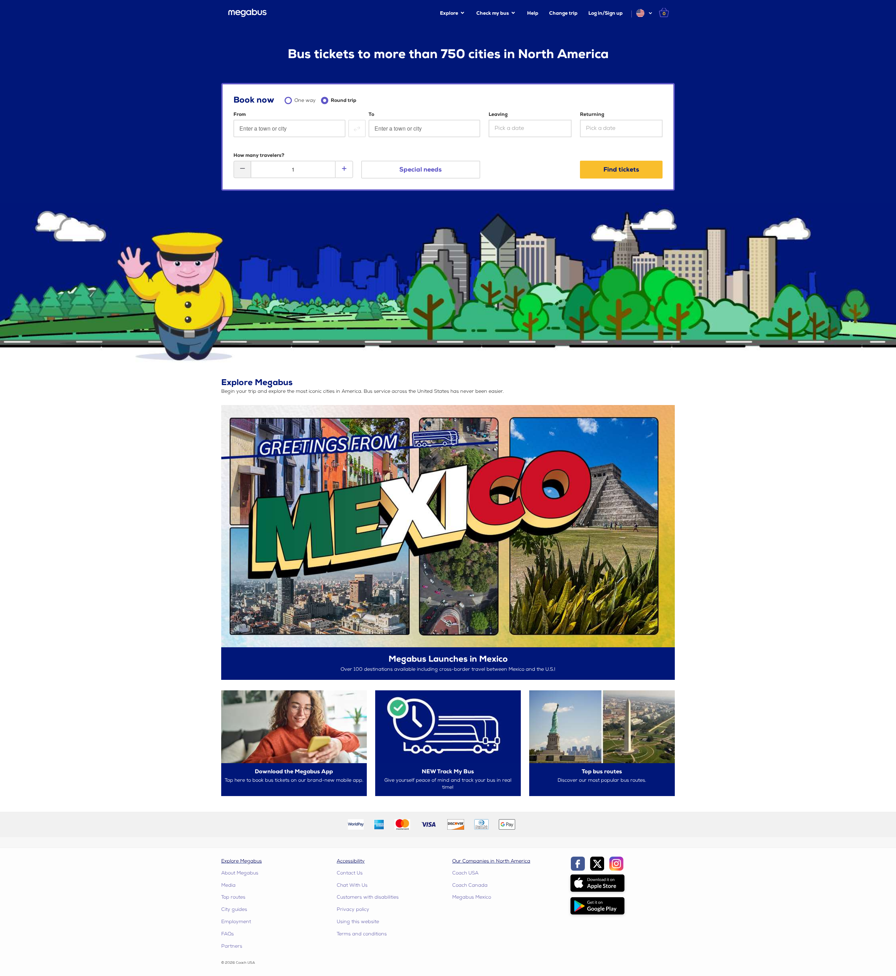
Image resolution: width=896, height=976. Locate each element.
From (239, 114)
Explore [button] (449, 13)
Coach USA (465, 873)
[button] (643, 13)
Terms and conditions (362, 934)
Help (532, 13)
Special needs (420, 169)
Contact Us (350, 873)
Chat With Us (352, 885)
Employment (236, 922)
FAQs (227, 934)
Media (228, 885)
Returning (592, 114)
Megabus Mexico (471, 897)
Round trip (343, 100)
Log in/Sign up (605, 13)
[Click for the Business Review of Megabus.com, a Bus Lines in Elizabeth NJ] (536, 824)
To (371, 114)
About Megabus (239, 873)
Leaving (498, 114)
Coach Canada (470, 885)
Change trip (563, 13)
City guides (234, 909)
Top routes (233, 897)
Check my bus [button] (492, 13)
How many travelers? (258, 155)
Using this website (358, 922)
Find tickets (621, 169)
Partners (231, 946)
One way (305, 100)
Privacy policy (353, 909)
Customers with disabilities (368, 897)
